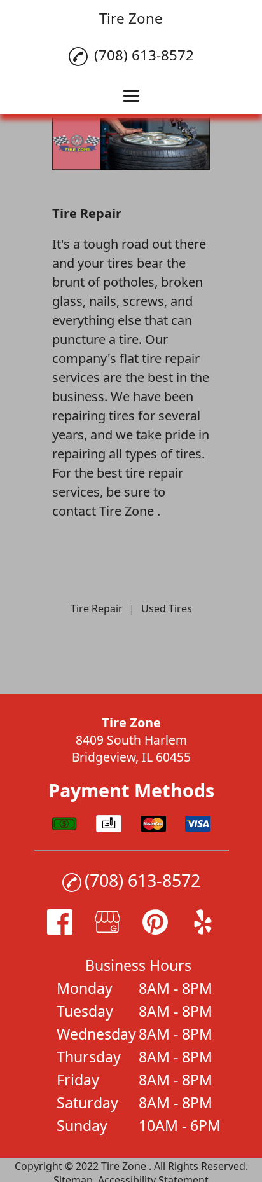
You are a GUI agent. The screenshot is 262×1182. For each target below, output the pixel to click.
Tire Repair (97, 608)
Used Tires (166, 608)
